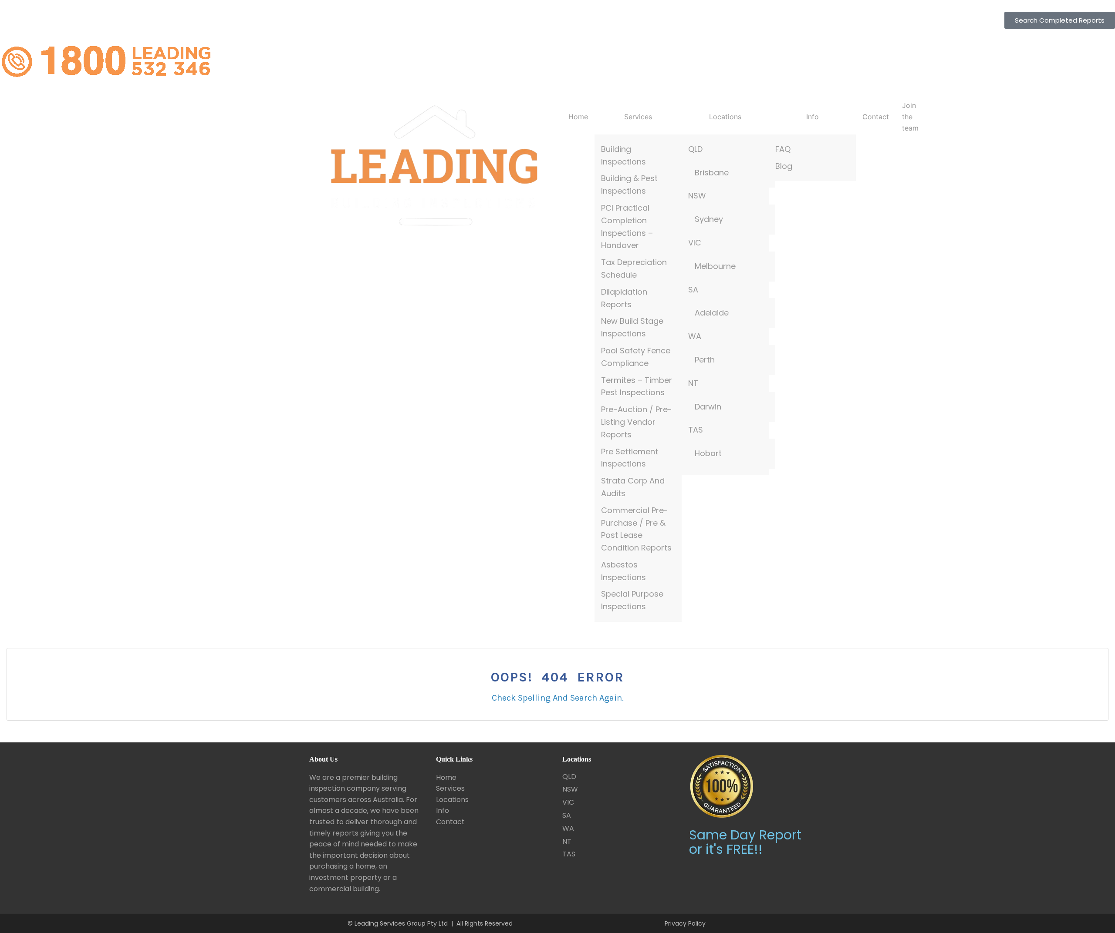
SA (693, 289)
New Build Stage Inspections (632, 327)
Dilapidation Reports (624, 298)
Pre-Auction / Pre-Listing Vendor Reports (636, 422)
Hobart (708, 453)
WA (694, 336)
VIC (694, 242)
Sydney (709, 219)
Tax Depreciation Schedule (634, 268)
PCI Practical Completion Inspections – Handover (627, 226)
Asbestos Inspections (623, 571)
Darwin (708, 406)
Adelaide (712, 312)
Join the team (910, 116)
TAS (695, 429)
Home (578, 116)
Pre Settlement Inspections (629, 458)
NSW (697, 195)
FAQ (783, 149)
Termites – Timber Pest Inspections (636, 386)
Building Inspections (623, 155)
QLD (695, 149)
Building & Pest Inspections (629, 184)
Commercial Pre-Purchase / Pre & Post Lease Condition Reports (636, 529)
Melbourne (715, 266)
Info (812, 116)
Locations (725, 116)
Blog (783, 166)
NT (693, 383)
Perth (705, 359)
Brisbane (712, 172)
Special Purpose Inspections (632, 600)
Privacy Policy (685, 923)
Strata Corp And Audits (633, 487)
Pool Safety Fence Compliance (635, 357)
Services (638, 116)
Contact (875, 116)
